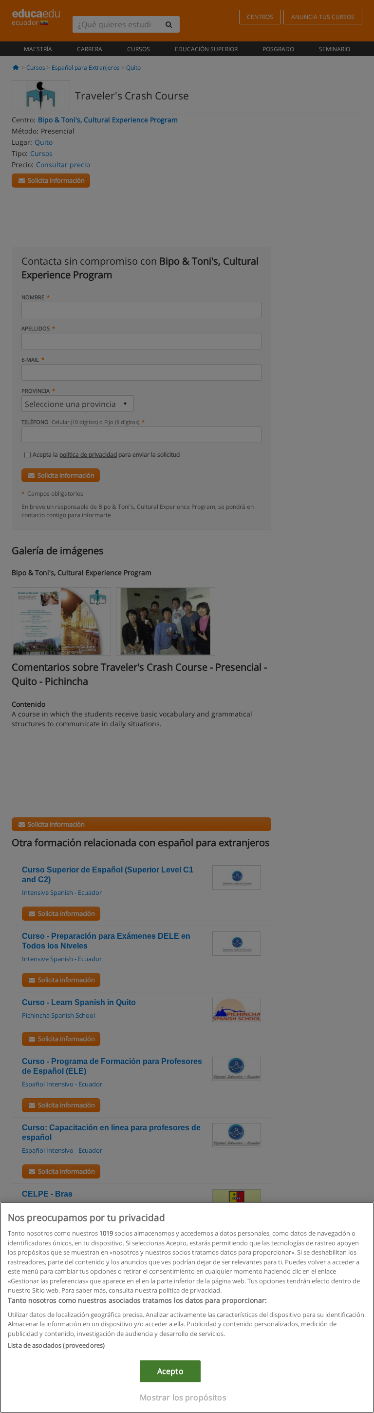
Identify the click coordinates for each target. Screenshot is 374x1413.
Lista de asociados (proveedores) (56, 1345)
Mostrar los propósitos (183, 1397)
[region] (187, 1307)
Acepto (170, 1371)
